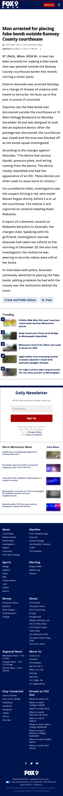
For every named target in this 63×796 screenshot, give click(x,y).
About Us (35, 651)
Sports (6, 562)
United (5, 587)
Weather (35, 529)
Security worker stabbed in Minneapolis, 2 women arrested (21, 479)
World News (8, 540)
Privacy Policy (34, 432)
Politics (5, 547)
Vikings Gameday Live (39, 620)
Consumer (7, 551)
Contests (33, 659)
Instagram (7, 709)
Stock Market (8, 609)
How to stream (9, 695)
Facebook (7, 706)
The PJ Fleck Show (38, 623)
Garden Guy (34, 570)
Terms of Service (33, 434)
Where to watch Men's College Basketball (40, 725)
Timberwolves (9, 580)
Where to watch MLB (39, 708)
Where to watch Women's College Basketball (37, 733)
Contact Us (34, 655)
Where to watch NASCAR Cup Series (38, 713)
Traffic (32, 547)
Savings (6, 616)
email (37, 763)
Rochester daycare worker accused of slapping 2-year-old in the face (20, 466)
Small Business (9, 613)
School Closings (36, 540)
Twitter (5, 713)
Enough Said (35, 616)
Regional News (12, 651)
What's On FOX (36, 669)
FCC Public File (36, 680)
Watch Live (49, 5)
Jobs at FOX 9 (35, 666)
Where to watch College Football (37, 703)
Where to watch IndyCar (36, 719)
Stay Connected (12, 691)
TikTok (5, 716)
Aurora (5, 591)
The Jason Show (37, 606)
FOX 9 (18, 45)
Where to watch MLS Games (39, 746)
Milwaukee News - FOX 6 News (13, 657)
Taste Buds (34, 630)
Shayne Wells (35, 566)
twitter (31, 763)
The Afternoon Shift (38, 634)
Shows (33, 598)
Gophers (6, 570)
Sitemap (33, 673)
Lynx (4, 584)
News (6, 529)
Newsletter (7, 702)
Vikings (5, 566)
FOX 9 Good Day (37, 609)
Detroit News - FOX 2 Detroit (12, 669)
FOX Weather (35, 551)
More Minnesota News (17, 447)
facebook (26, 763)
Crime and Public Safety (32, 45)
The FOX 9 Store (37, 644)
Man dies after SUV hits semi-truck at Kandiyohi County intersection (19, 505)
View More (53, 447)
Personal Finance (10, 602)
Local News (7, 533)
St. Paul (47, 300)
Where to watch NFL (39, 699)
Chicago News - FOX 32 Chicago (12, 663)
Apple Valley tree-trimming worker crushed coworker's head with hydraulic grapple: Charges (38, 359)
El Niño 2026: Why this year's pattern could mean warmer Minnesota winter (39, 323)
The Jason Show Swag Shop (39, 639)
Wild (4, 577)
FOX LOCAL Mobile (11, 699)
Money (6, 598)
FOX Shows (34, 602)
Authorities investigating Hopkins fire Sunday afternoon (19, 453)
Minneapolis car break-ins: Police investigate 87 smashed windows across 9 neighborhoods (23, 493)
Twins (5, 573)
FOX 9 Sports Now (38, 627)
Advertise (33, 676)
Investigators (8, 544)
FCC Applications (37, 683)
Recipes (32, 573)
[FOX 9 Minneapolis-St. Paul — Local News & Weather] (10, 4)
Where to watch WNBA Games (40, 740)
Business (6, 606)
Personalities (35, 662)
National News (9, 537)
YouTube (6, 720)
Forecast (33, 537)
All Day (32, 613)
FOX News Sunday (11, 554)
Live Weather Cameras (40, 544)
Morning (34, 562)
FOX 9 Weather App (38, 533)
